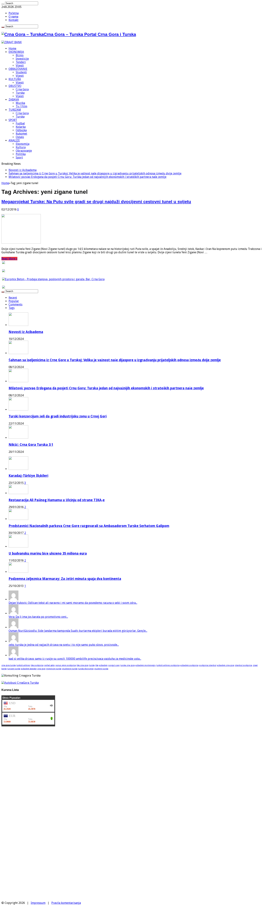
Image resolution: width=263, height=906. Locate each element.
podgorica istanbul (207, 665)
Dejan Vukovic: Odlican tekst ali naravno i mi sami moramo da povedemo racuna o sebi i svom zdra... (73, 602)
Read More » (9, 258)
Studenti (21, 72)
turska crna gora (127, 665)
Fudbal (20, 123)
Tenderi (21, 62)
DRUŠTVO (15, 86)
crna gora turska (8, 665)
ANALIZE (14, 140)
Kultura (21, 147)
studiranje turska (69, 669)
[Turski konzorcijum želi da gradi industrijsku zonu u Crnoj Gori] (11, 786)
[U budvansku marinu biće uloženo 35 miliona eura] (18, 546)
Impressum (38, 903)
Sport (19, 157)
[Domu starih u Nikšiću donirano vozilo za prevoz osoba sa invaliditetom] (11, 899)
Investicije (22, 58)
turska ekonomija (86, 669)
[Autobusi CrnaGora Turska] (20, 682)
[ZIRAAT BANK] (11, 42)
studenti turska (101, 669)
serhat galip (49, 665)
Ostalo (20, 137)
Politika (21, 154)
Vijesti (20, 65)
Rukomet (21, 133)
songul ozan (114, 665)
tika (96, 665)
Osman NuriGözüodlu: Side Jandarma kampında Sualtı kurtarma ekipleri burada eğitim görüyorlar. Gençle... (78, 630)
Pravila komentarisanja (66, 903)
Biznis (19, 55)
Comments (15, 304)
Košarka (21, 127)
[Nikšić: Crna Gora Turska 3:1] (11, 800)
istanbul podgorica (243, 665)
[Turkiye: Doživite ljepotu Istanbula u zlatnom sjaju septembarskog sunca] (11, 871)
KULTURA (15, 79)
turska (92, 665)
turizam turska (13, 669)
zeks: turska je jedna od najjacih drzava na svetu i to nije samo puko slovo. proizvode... (64, 644)
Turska (20, 92)
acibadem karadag (28, 669)
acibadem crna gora (225, 665)
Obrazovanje (24, 150)
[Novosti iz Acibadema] (11, 743)
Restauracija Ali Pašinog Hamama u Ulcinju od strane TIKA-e (57, 500)
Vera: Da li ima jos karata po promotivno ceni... (38, 616)
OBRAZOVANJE (18, 69)
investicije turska (53, 669)
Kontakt (13, 20)
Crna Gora (22, 89)
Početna (14, 13)
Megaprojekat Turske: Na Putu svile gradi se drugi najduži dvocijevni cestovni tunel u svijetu (96, 201)
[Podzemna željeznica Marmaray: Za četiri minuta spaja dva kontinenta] (18, 571)
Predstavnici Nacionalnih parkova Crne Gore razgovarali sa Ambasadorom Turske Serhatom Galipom (89, 526)
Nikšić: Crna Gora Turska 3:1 (31, 445)
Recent (13, 297)
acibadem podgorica (189, 665)
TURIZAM (15, 110)
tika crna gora (82, 665)
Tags (11, 308)
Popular (14, 301)
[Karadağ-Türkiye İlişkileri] (18, 469)
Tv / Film (21, 106)
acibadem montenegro (145, 665)
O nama (13, 16)
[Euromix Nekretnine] (53, 279)
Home (12, 48)
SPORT (13, 120)
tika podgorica (37, 665)
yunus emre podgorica (65, 665)
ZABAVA (14, 99)
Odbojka (21, 130)
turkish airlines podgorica (168, 665)
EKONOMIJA (16, 52)
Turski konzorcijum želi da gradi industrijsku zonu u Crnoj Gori (58, 416)
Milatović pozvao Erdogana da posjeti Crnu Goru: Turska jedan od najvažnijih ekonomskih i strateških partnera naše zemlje (87, 177)
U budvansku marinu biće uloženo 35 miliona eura (48, 553)
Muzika (20, 103)
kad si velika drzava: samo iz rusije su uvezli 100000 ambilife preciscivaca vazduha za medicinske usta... (75, 658)
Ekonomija (22, 144)
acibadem (103, 665)
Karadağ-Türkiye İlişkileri (28, 476)
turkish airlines (23, 665)
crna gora (41, 669)
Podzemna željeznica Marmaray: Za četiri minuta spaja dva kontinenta (65, 579)
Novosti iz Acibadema (22, 170)
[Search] (2, 4)
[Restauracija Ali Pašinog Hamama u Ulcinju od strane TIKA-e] (18, 493)
